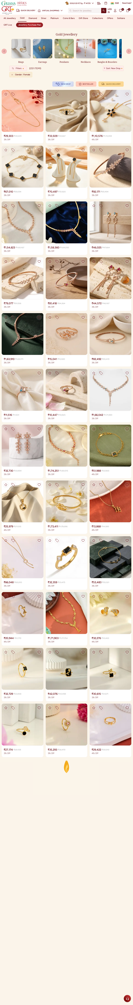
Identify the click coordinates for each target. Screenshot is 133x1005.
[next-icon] (4, 51)
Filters (18, 68)
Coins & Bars (69, 18)
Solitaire (121, 18)
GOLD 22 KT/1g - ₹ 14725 (80, 3)
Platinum (55, 18)
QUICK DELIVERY (113, 84)
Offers (110, 18)
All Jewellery (10, 18)
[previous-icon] (128, 51)
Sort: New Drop (113, 68)
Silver (43, 18)
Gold (22, 18)
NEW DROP (66, 84)
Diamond (33, 18)
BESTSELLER (88, 84)
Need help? (126, 3)
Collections (97, 18)
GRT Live (8, 25)
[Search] (103, 10)
